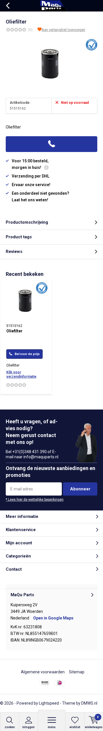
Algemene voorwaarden (43, 672)
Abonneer (80, 489)
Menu (52, 727)
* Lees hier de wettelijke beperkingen (35, 500)
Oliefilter (14, 331)
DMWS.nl (89, 703)
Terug (7, 5)
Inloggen (28, 727)
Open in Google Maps (53, 618)
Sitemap (76, 672)
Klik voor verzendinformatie (21, 374)
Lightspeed (49, 703)
